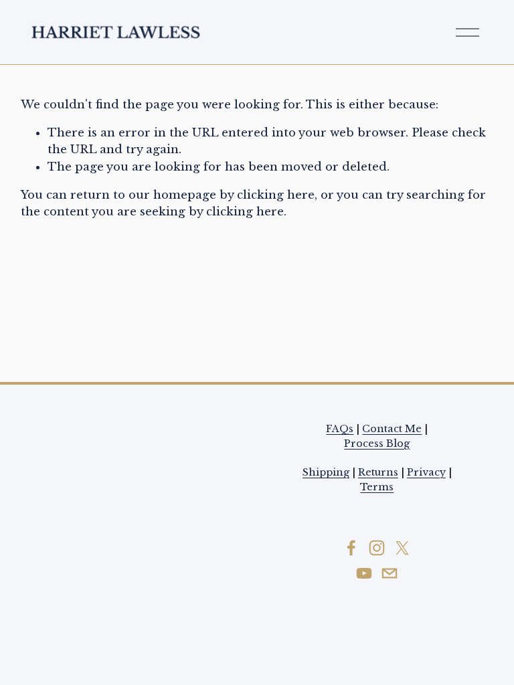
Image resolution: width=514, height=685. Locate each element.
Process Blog (377, 443)
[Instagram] (377, 548)
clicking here (276, 195)
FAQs (339, 429)
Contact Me (392, 429)
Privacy (426, 472)
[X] (402, 548)
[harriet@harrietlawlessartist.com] (389, 573)
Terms (377, 487)
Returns (378, 472)
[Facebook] (351, 548)
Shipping (326, 472)
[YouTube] (364, 573)
